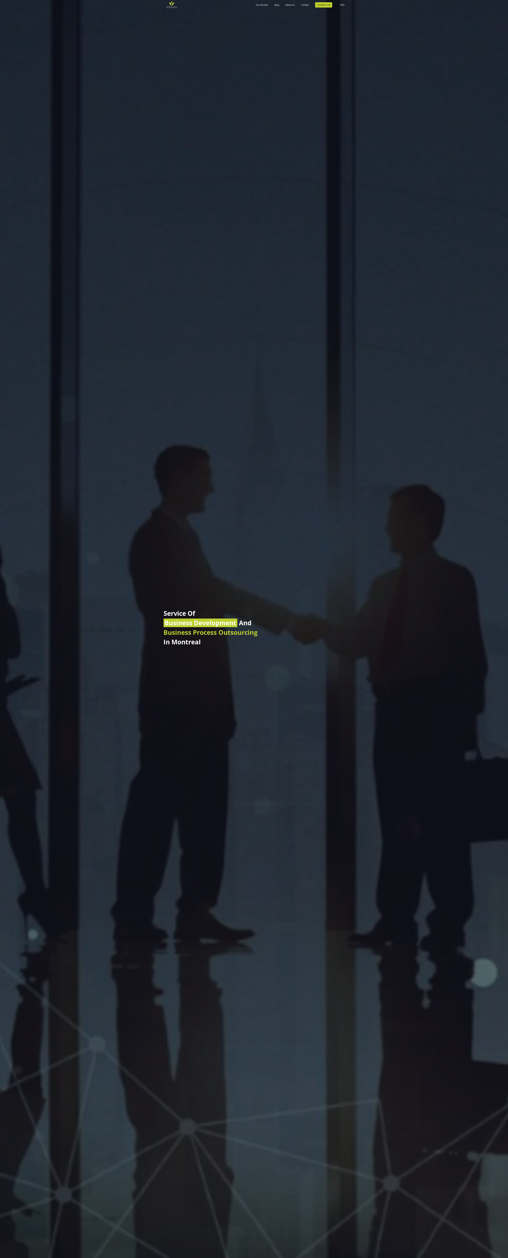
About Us (290, 4)
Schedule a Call (323, 5)
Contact (305, 4)
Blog (277, 4)
